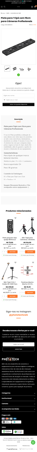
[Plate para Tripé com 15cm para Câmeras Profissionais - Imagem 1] (7, 69)
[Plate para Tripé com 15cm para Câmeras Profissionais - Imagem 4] (29, 69)
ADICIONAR (12, 251)
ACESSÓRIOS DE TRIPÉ (16, 13)
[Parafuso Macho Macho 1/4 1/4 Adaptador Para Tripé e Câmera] (27, 279)
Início (3, 13)
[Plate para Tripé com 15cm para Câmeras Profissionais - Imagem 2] (14, 69)
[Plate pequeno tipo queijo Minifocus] (9, 236)
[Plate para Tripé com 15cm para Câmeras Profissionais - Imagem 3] (22, 69)
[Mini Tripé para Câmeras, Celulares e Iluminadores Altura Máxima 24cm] (27, 236)
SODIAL (34, 24)
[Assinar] (18, 349)
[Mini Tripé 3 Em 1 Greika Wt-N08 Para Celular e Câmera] (9, 280)
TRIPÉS (7, 13)
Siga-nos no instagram (18, 313)
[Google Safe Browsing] (18, 432)
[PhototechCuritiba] (18, 7)
